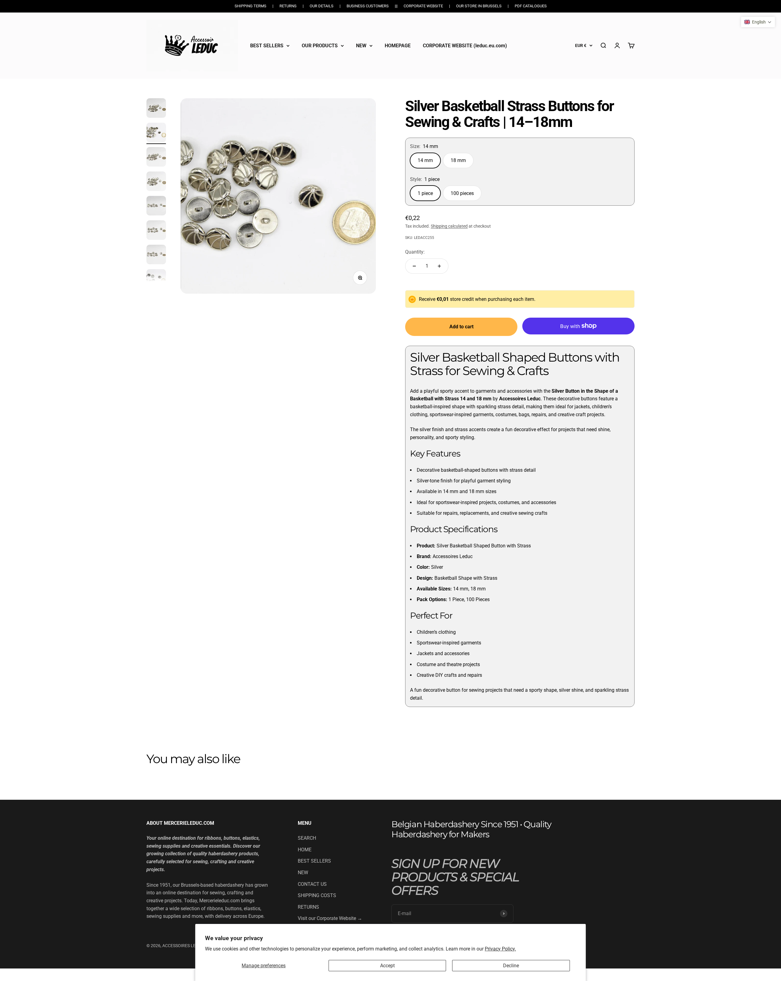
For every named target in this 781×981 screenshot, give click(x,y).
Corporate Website (423, 6)
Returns (288, 6)
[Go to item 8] (156, 279)
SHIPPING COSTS (317, 895)
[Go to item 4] (156, 182)
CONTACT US (312, 884)
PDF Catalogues (531, 6)
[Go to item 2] (156, 133)
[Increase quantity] (439, 266)
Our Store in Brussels (479, 6)
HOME (304, 850)
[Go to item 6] (156, 231)
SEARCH (307, 838)
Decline (511, 965)
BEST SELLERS (266, 45)
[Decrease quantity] (414, 266)
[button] (758, 22)
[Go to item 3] (156, 157)
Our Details (321, 6)
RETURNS (308, 907)
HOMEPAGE (398, 45)
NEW (361, 45)
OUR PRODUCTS (320, 45)
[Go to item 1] (156, 109)
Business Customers (368, 6)
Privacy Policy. (500, 949)
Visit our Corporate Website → (330, 918)
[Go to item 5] (156, 206)
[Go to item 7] (156, 255)
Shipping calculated (449, 226)
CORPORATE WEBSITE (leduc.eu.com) (465, 45)
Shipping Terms (250, 6)
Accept (387, 965)
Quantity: (415, 252)
